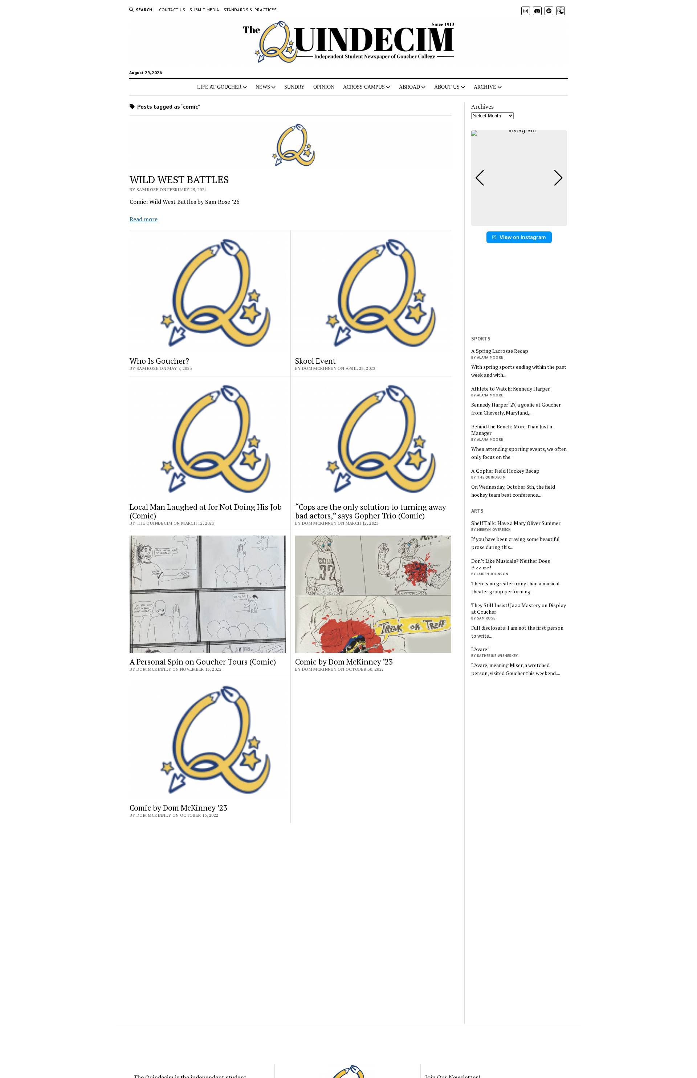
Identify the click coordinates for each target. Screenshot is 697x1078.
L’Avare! (480, 649)
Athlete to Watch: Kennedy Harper (510, 388)
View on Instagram (523, 237)
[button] (519, 220)
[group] (519, 178)
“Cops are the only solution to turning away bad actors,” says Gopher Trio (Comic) (370, 511)
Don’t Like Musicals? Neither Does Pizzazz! (510, 564)
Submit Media (204, 9)
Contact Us (172, 9)
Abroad (409, 87)
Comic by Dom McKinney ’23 (344, 662)
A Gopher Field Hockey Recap (505, 471)
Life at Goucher (219, 87)
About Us (447, 87)
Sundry (294, 87)
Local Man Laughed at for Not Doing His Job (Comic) (206, 511)
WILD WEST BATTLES (179, 179)
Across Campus (364, 87)
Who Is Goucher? (159, 361)
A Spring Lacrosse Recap (499, 351)
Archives (482, 106)
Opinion (323, 87)
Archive (485, 87)
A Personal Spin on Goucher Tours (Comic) (203, 662)
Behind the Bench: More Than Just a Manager (511, 429)
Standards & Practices (250, 9)
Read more (144, 219)
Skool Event (315, 361)
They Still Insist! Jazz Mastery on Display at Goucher (518, 608)
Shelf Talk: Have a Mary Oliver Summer (516, 523)
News (263, 87)
